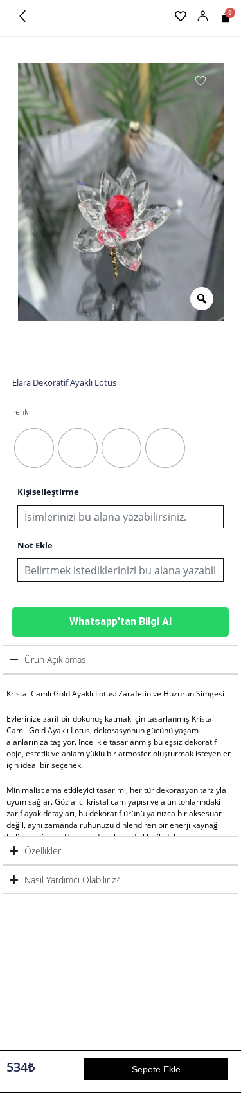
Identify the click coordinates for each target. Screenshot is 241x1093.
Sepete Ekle (156, 1069)
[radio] (34, 448)
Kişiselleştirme (48, 492)
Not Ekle (35, 545)
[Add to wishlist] (201, 79)
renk (20, 411)
